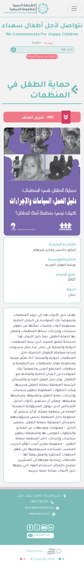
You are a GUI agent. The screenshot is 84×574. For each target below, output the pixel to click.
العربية (48, 43)
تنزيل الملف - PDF (38, 118)
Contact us (41, 535)
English (36, 43)
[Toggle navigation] (74, 8)
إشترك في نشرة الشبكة (42, 56)
